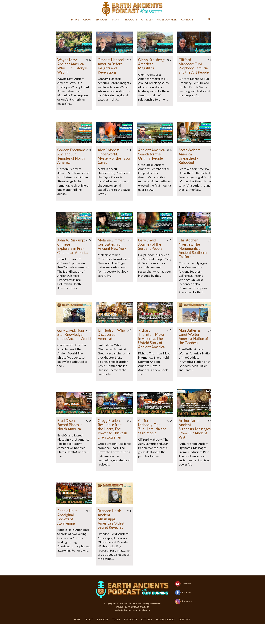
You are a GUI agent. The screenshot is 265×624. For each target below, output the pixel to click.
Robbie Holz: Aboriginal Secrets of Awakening (67, 517)
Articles (147, 19)
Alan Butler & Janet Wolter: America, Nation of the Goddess (193, 336)
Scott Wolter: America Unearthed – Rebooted (189, 156)
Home (75, 19)
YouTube (186, 583)
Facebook (187, 592)
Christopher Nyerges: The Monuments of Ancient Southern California (193, 248)
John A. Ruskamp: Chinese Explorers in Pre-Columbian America (72, 246)
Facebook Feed (167, 19)
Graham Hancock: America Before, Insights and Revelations (112, 66)
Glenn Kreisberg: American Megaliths (151, 64)
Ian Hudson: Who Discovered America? (111, 334)
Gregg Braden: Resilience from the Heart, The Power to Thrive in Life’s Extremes (112, 428)
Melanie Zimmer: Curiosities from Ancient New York (112, 244)
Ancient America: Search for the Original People (152, 154)
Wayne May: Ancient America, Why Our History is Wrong (72, 66)
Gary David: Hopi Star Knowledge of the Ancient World (74, 334)
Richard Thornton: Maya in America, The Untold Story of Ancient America (151, 338)
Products (130, 19)
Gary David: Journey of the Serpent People (150, 244)
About (87, 19)
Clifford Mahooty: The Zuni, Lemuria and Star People (152, 426)
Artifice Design (142, 610)
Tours (116, 19)
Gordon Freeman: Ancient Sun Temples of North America (71, 156)
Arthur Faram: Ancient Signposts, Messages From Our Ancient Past (195, 428)
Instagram (187, 601)
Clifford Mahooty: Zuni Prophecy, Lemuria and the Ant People (194, 66)
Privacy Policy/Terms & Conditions (132, 606)
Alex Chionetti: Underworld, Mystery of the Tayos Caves (114, 156)
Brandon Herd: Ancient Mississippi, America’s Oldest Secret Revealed (111, 519)
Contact (187, 19)
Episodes (101, 19)
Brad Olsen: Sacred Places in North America (70, 424)
